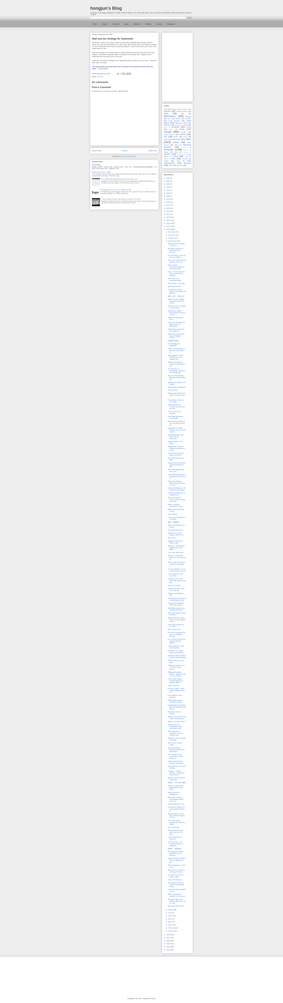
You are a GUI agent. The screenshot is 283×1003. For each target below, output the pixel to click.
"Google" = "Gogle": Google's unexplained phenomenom (176, 773)
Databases (171, 24)
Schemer (185, 152)
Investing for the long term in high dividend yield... (177, 599)
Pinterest (185, 150)
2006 (168, 941)
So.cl (168, 156)
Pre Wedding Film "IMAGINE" (174, 344)
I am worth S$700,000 (175, 552)
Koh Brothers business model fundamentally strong (176, 884)
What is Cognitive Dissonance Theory (175, 505)
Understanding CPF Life (176, 804)
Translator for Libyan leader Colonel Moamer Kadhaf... (177, 291)
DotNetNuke (178, 125)
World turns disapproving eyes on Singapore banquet (176, 634)
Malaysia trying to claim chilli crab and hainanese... (176, 436)
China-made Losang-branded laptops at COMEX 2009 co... (175, 680)
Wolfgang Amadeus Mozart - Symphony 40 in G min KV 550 (176, 674)
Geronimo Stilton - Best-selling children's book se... (176, 690)
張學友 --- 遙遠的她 (174, 848)
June (170, 916)
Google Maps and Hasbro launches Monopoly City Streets (177, 707)
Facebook (116, 24)
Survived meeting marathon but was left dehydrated (176, 749)
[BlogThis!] (124, 74)
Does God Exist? (173, 827)
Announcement (182, 111)
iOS (165, 137)
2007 (168, 938)
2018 (168, 202)
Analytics (185, 109)
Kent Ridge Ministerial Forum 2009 (175, 417)
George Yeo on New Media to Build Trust (175, 534)
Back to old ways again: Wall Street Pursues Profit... (176, 787)
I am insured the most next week (175, 575)
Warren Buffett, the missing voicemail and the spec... (176, 406)
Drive (186, 125)
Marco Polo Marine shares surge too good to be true (176, 499)
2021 (168, 193)
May (170, 919)
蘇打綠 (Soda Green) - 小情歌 (101, 172)
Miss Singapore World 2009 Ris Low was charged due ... (175, 357)
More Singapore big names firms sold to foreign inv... (175, 756)
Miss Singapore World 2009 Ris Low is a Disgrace (175, 853)
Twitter (166, 161)
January (171, 931)
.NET (165, 109)
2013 (168, 217)
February (171, 928)
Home (95, 24)
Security (159, 24)
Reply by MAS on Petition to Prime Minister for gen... (176, 860)
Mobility (148, 24)
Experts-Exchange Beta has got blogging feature (176, 336)
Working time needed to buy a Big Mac (176, 330)
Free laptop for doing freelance (175, 696)
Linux (185, 137)
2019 (168, 199)
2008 (168, 935)
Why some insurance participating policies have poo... (176, 799)
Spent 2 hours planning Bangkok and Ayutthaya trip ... (177, 377)
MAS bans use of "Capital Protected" (176, 739)
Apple (126, 24)
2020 (168, 196)
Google (104, 24)
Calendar (178, 118)
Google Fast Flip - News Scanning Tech (176, 589)
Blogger (188, 116)
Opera (176, 145)
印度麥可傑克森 (173, 341)
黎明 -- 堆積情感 (173, 522)
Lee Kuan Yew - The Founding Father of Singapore (175, 844)
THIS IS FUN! (172, 390)
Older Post (152, 151)
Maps (166, 139)
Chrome (188, 118)
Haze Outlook (172, 514)
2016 (168, 208)
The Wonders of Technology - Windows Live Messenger (176, 370)
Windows (187, 163)
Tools (173, 159)
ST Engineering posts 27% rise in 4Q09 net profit (115, 190)
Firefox (188, 127)
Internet (182, 134)
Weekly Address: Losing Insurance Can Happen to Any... (177, 619)
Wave (178, 161)
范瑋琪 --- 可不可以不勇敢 (177, 782)
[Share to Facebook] (128, 74)
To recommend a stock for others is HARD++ (177, 256)
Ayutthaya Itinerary (174, 286)
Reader (166, 152)
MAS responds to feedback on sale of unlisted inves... (175, 733)
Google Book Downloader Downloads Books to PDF (177, 464)
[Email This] (122, 74)
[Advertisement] (177, 67)
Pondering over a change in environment (176, 307)
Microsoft (137, 24)
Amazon (175, 109)
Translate (185, 159)
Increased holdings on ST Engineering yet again (177, 489)
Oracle (184, 147)
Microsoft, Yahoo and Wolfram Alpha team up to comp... (177, 901)
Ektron (165, 127)
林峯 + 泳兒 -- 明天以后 (176, 296)
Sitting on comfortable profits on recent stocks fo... (177, 557)
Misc (188, 139)
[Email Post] (117, 73)
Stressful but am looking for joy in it (176, 244)
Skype (189, 154)
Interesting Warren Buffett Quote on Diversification (177, 656)
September (172, 241)
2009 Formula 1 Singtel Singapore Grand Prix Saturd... (176, 301)
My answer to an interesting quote (174, 279)
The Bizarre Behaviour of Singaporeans (176, 494)
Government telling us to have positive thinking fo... (176, 809)
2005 (168, 944)
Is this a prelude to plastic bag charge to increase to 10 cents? (121, 199)
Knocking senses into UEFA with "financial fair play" (177, 580)
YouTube (180, 165)
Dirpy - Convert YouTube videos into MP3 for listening (176, 273)
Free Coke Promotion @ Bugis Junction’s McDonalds (176, 324)
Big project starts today (176, 906)
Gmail (181, 129)
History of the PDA (174, 585)
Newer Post (96, 151)
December (172, 232)
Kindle (176, 137)
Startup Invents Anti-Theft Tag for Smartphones (176, 717)
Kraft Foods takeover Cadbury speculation (176, 762)
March (170, 925)
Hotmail (166, 134)
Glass (171, 129)
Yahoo (171, 165)
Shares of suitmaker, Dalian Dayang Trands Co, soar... (176, 483)
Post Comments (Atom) (128, 156)
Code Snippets (174, 121)
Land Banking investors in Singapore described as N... (177, 476)
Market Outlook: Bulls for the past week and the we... (176, 423)
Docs (169, 125)
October (171, 238)
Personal (100, 76)
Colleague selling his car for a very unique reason (176, 667)
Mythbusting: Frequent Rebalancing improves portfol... (176, 448)
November (172, 235)
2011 (168, 223)
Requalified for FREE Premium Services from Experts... (177, 430)
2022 (168, 190)
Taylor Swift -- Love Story (176, 283)
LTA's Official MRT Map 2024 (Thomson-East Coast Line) (119, 179)
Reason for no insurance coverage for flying (176, 871)
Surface (166, 158)
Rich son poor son (174, 629)
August (170, 910)
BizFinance (170, 116)
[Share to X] (126, 74)
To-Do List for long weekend (174, 412)
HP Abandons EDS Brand (176, 387)
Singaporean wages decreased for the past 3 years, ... (176, 312)
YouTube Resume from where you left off (176, 454)
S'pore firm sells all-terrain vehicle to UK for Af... (177, 261)
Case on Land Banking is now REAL (176, 518)
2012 (168, 220)
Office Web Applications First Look (176, 470)
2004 (168, 947)
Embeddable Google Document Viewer (175, 701)
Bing (182, 113)
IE (174, 134)
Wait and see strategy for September (176, 778)
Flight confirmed (173, 685)
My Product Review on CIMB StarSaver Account (175, 250)
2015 (168, 211)
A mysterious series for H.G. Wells (176, 401)
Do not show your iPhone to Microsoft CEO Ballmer (176, 641)
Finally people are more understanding (176, 647)
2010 (168, 226)
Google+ (184, 132)
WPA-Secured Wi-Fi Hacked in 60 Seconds (176, 895)
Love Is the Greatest (175, 880)
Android (167, 111)
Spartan (187, 156)
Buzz (169, 118)
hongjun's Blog (106, 8)
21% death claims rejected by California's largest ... (176, 822)
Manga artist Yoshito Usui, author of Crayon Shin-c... (177, 395)
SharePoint (180, 154)
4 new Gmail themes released (175, 838)
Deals (189, 123)
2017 (168, 205)
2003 (168, 950)
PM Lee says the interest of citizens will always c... (176, 564)
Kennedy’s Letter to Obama (174, 713)
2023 (168, 187)
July (169, 913)
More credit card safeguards (173, 793)
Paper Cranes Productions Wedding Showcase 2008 (176, 267)
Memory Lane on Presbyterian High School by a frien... (175, 726)
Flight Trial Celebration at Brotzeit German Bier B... (176, 350)
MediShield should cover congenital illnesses (176, 609)
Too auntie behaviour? (175, 530)
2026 (168, 178)
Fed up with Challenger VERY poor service (176, 604)
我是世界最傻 (96, 165)
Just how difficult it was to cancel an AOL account (176, 570)
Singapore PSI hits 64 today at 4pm (175, 542)
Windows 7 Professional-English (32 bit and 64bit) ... (176, 547)
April (170, 922)
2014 (168, 214)
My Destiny (171, 538)
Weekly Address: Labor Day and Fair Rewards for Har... (176, 815)
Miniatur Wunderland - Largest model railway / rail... (177, 364)
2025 (168, 181)
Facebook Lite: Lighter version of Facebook (176, 652)
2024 (168, 184)
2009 (168, 229)
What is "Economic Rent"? (177, 721)
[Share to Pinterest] (130, 74)
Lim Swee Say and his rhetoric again (175, 876)
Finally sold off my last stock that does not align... (175, 832)
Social (175, 156)
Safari (176, 152)
